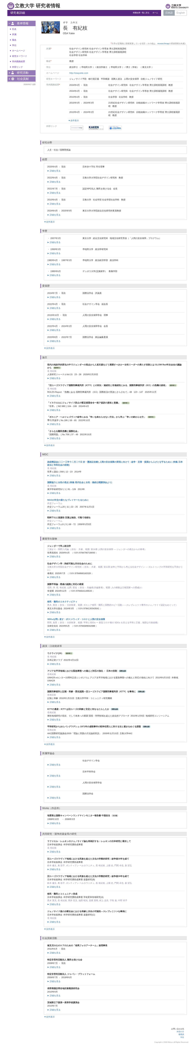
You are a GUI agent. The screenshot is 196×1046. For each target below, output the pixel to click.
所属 (14, 34)
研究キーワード (19, 56)
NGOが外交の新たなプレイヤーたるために (68, 500)
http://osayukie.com (78, 73)
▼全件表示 (73, 120)
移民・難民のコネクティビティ (62, 601)
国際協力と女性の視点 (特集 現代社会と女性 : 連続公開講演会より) (79, 482)
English (181, 12)
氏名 (14, 29)
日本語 (169, 12)
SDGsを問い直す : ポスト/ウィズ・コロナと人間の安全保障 (76, 619)
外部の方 (180, 1032)
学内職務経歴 (18, 61)
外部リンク (17, 67)
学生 (182, 1037)
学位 (14, 45)
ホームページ (18, 51)
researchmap (163, 43)
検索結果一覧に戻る (141, 13)
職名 (14, 40)
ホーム (155, 13)
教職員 (181, 1034)
